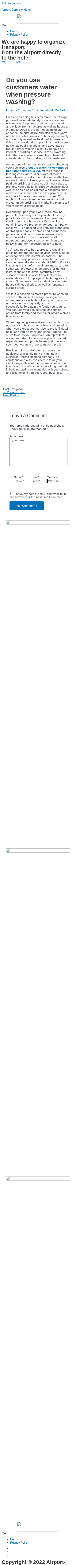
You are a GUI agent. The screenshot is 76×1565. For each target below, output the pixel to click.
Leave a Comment (18, 110)
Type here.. (17, 436)
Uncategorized (43, 110)
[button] (38, 25)
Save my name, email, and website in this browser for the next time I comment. (38, 495)
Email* (35, 477)
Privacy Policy (19, 34)
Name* (18, 477)
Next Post (11, 395)
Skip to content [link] (12, 3)
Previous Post (14, 392)
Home (14, 31)
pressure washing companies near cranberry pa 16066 (37, 169)
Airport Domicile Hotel (16, 9)
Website (52, 477)
